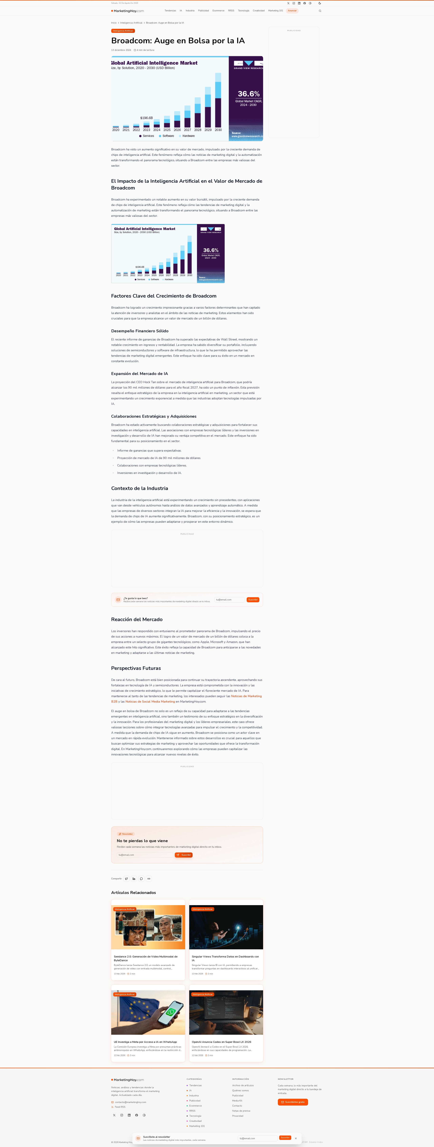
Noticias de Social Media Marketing (150, 702)
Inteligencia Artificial (131, 22)
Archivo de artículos (243, 1085)
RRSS (231, 10)
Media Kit (237, 1100)
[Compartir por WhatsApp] (141, 879)
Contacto (237, 1105)
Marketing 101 (275, 10)
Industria (190, 10)
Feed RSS (120, 1107)
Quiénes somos (240, 1090)
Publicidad (203, 10)
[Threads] (310, 3)
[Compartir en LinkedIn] (134, 879)
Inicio (114, 22)
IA (181, 10)
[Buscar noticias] (320, 11)
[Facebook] (304, 3)
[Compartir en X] (126, 879)
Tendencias (170, 10)
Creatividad (259, 10)
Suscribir (253, 599)
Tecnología (243, 10)
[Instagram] (293, 3)
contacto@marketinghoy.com (130, 1102)
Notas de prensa (241, 1110)
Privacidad (237, 1116)
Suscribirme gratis (295, 1102)
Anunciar (292, 10)
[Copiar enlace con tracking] (149, 879)
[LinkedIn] (299, 3)
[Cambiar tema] (320, 3)
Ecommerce (218, 10)
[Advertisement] (187, 561)
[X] (288, 3)
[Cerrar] (296, 1138)
